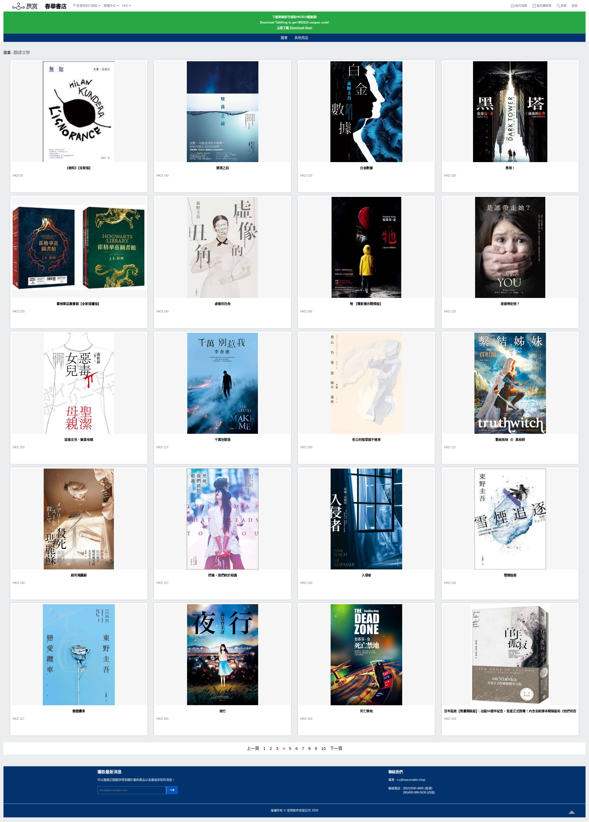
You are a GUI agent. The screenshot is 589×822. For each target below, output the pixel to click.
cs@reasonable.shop (411, 779)
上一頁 (253, 748)
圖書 (284, 38)
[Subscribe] (172, 790)
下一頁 (336, 748)
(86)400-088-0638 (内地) (419, 792)
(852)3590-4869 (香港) (417, 788)
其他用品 (301, 38)
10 (323, 748)
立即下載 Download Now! (294, 27)
